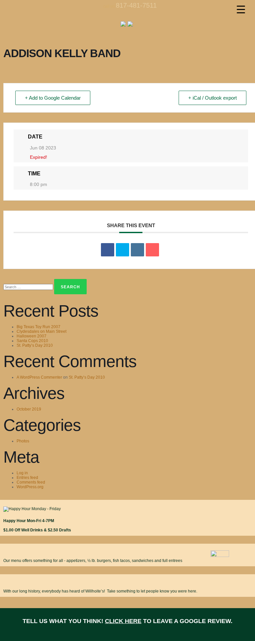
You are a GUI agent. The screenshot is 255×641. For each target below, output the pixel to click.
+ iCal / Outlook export (212, 98)
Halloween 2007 (31, 336)
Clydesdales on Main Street (41, 331)
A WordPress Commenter (39, 377)
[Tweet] (122, 249)
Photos (23, 441)
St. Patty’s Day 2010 (35, 345)
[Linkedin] (137, 249)
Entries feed (27, 477)
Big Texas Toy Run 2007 (38, 326)
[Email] (152, 249)
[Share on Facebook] (107, 249)
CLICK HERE (123, 621)
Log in (22, 473)
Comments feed (31, 482)
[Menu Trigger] (241, 9)
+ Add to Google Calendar (53, 98)
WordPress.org (30, 487)
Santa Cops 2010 (32, 340)
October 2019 (29, 409)
